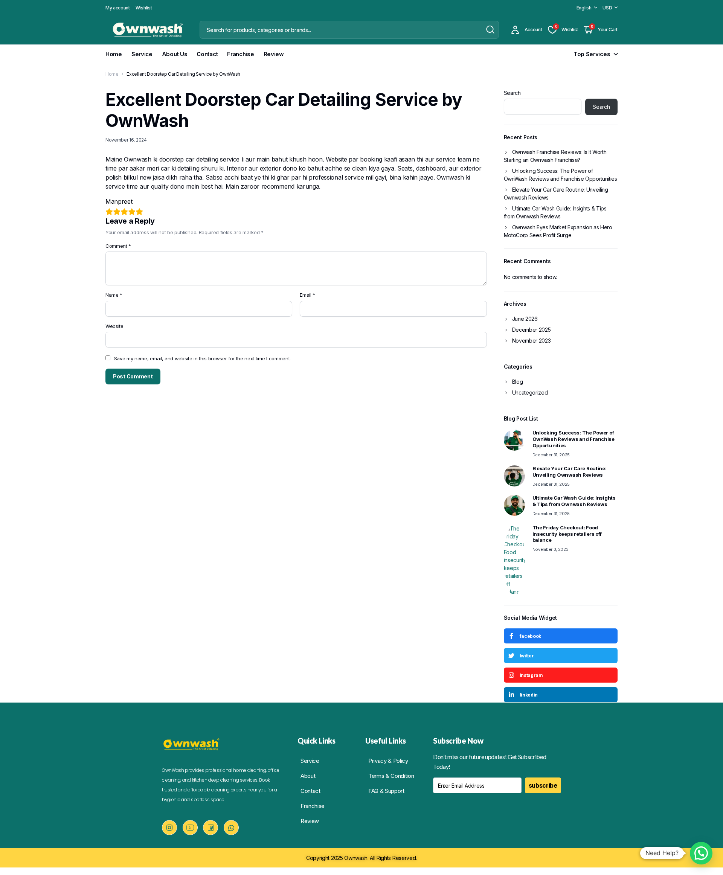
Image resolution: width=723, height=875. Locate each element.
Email (307, 295)
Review (274, 54)
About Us (175, 54)
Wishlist (144, 8)
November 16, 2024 (126, 140)
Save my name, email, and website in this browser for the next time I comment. (202, 358)
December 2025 (531, 329)
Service (142, 54)
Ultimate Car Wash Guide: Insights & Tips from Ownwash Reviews (555, 212)
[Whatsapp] (231, 827)
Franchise (240, 54)
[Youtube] (190, 827)
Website (114, 326)
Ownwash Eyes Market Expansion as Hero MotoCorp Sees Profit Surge (558, 231)
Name (113, 295)
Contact (207, 54)
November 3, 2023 (550, 549)
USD (607, 8)
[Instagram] (169, 827)
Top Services (592, 54)
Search (512, 93)
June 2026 (525, 319)
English (584, 8)
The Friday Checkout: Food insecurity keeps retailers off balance (567, 533)
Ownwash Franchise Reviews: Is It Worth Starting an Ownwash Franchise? (555, 156)
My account (117, 8)
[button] (701, 853)
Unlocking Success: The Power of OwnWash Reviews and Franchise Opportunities (560, 175)
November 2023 (531, 340)
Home (113, 54)
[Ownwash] (145, 29)
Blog (517, 381)
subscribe (543, 785)
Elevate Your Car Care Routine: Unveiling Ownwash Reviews (556, 193)
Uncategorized (530, 392)
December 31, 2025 (551, 454)
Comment (118, 246)
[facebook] (210, 827)
